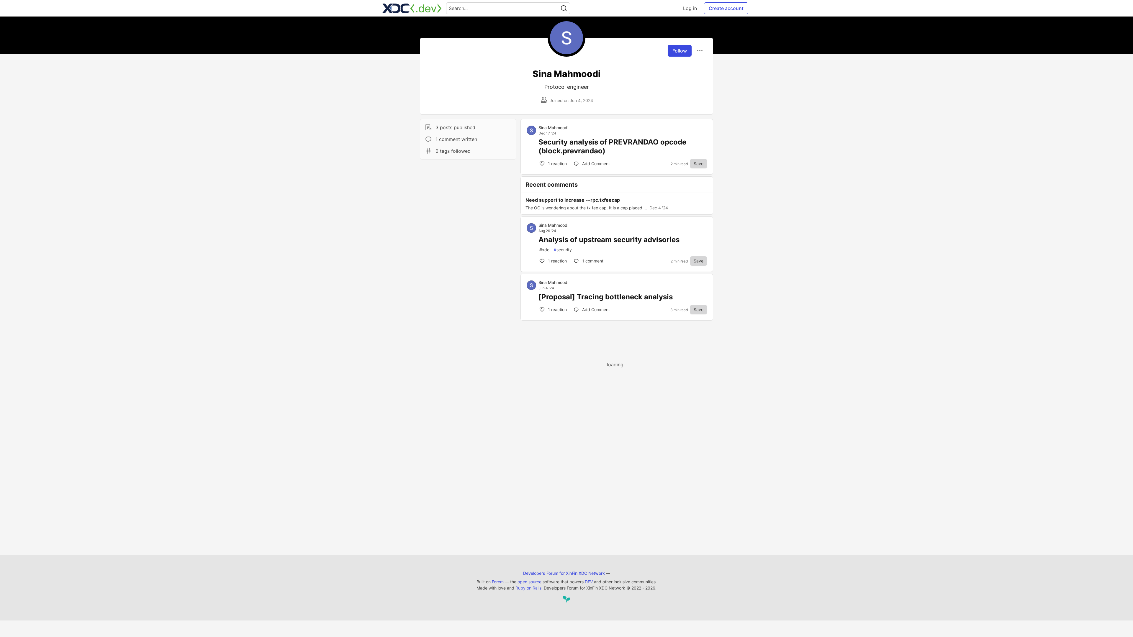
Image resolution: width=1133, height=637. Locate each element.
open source (529, 581)
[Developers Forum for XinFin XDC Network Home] (411, 8)
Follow (679, 51)
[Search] (564, 8)
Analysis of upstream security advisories (609, 239)
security (563, 249)
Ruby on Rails (528, 587)
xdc (544, 249)
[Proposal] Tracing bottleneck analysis (605, 297)
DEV (589, 581)
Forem (498, 581)
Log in (690, 8)
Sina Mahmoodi (553, 127)
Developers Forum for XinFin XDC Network (564, 573)
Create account (726, 8)
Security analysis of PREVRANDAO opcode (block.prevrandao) (612, 146)
